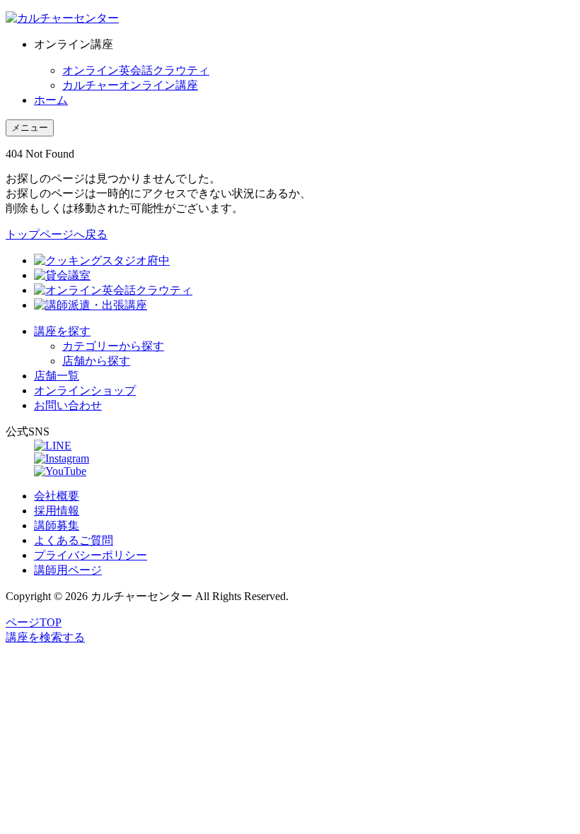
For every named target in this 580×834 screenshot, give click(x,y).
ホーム (51, 100)
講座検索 (45, 637)
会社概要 (56, 496)
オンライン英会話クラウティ (135, 70)
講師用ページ (68, 570)
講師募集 (56, 525)
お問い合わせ (68, 405)
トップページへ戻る (57, 234)
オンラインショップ (85, 390)
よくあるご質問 (73, 540)
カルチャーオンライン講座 (130, 85)
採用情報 (56, 511)
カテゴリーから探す (113, 346)
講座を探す (62, 331)
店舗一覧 (56, 376)
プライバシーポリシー (90, 555)
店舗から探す (96, 361)
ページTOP (34, 622)
